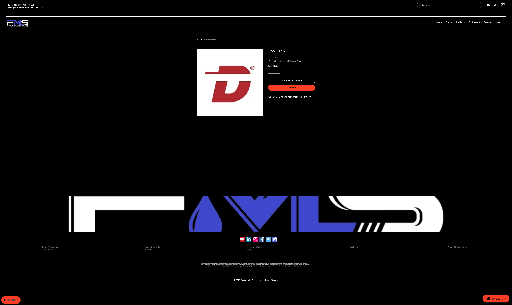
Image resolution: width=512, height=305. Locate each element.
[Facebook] (261, 239)
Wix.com (274, 280)
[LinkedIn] (248, 239)
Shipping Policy (295, 61)
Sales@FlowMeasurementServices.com (25, 7)
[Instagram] (255, 239)
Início (199, 39)
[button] (503, 4)
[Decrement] (270, 71)
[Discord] (274, 239)
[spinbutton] (274, 71)
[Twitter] (268, 239)
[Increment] (278, 71)
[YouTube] (242, 239)
